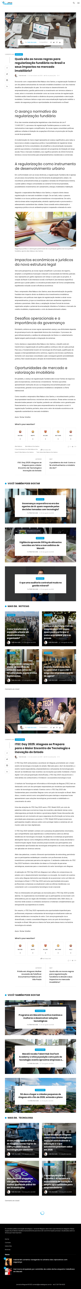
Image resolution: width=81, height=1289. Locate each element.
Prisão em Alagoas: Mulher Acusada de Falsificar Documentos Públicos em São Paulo (29, 975)
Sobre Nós (8, 1246)
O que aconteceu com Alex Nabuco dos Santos (28, 449)
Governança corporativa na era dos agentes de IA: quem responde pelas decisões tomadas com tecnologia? (40, 506)
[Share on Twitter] (7, 74)
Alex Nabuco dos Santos (32, 446)
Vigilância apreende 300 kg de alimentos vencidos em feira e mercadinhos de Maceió (40, 545)
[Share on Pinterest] (7, 80)
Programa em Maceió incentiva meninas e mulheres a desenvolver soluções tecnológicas (40, 1018)
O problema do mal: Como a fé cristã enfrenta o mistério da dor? (62, 465)
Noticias (19, 54)
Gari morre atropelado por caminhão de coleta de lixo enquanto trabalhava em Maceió (44, 1270)
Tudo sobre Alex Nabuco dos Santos (47, 452)
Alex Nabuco (18, 446)
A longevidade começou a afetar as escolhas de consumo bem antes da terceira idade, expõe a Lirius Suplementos (22, 670)
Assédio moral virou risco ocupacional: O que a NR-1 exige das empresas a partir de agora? (58, 671)
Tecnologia (20, 739)
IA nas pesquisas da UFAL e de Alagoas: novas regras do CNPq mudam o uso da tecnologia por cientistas (21, 1145)
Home (7, 1239)
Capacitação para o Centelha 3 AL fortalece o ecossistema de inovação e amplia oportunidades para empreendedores (58, 1181)
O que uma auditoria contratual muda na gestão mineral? (40, 584)
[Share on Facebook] (7, 68)
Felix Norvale (31, 42)
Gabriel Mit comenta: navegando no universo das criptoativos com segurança (40, 1261)
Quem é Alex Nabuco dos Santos (24, 452)
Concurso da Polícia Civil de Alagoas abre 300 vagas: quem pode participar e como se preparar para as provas (58, 632)
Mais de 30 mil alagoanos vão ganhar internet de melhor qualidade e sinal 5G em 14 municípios (21, 1183)
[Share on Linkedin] (7, 86)
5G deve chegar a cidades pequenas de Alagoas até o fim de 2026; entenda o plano (40, 1096)
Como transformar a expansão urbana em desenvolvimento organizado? (18, 634)
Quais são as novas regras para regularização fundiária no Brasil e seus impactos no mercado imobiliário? (61, 976)
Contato (8, 1243)
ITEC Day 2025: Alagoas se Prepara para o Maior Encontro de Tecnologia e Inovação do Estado (29, 466)
